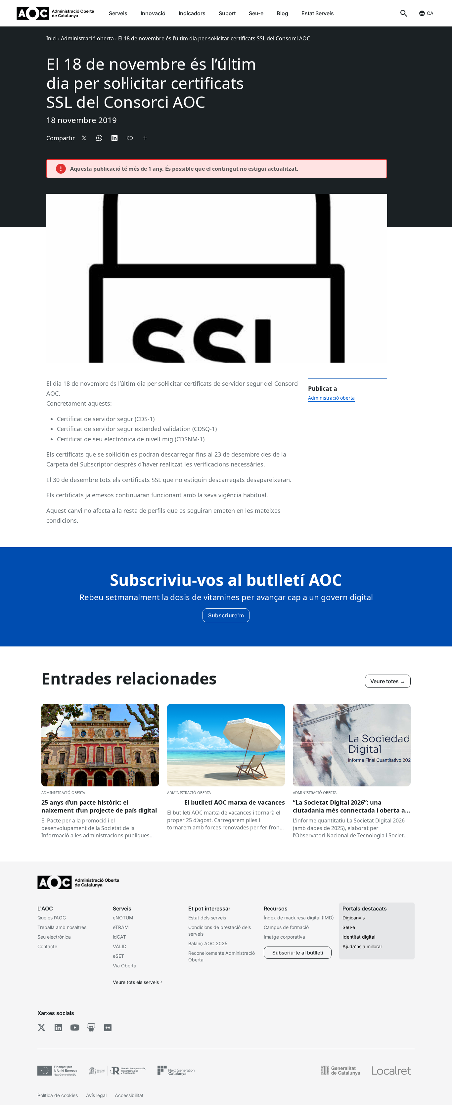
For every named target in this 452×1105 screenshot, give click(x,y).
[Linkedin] (58, 1027)
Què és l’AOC (51, 917)
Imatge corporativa (284, 937)
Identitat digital (358, 937)
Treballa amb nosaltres (61, 927)
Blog (282, 13)
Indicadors (192, 13)
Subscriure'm (226, 615)
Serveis (118, 13)
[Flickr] (108, 1027)
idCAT (119, 937)
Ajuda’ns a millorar (362, 946)
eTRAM (121, 927)
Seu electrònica (54, 937)
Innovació (153, 13)
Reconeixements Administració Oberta (221, 956)
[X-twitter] (41, 1027)
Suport (227, 13)
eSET (118, 956)
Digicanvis (353, 917)
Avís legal (96, 1095)
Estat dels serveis (207, 917)
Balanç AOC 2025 (207, 943)
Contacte (47, 946)
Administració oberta (87, 38)
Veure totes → (387, 681)
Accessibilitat (129, 1095)
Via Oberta (124, 965)
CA (430, 13)
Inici (51, 38)
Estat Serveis (317, 13)
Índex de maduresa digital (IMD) (299, 917)
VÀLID (119, 946)
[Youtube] (74, 1027)
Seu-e (256, 13)
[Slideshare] (91, 1027)
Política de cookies (57, 1095)
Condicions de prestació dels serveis (219, 930)
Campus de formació (286, 927)
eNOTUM (123, 917)
